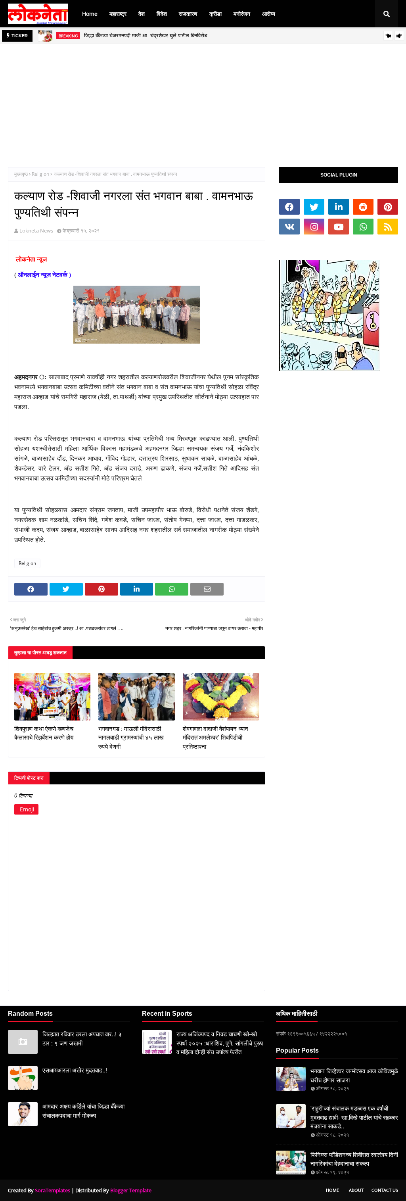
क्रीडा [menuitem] (215, 13)
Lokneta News (36, 230)
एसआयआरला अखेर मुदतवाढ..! (74, 1070)
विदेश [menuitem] (162, 13)
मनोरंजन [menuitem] (242, 13)
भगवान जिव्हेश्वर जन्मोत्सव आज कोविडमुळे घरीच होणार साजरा (354, 1076)
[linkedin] (338, 207)
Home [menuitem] (90, 13)
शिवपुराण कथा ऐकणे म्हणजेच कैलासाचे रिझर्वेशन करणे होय (43, 733)
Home (332, 1190)
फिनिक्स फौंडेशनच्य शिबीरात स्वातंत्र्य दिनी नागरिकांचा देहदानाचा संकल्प (354, 1159)
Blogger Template (130, 1190)
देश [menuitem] (141, 13)
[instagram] (314, 226)
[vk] (289, 226)
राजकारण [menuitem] (188, 13)
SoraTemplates (52, 1190)
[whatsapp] (363, 226)
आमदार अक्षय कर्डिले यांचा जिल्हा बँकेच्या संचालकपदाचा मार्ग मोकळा (83, 1111)
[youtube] (338, 226)
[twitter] (314, 207)
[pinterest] (387, 207)
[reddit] (363, 207)
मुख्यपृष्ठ (21, 174)
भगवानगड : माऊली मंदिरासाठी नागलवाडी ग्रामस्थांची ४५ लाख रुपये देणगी (131, 737)
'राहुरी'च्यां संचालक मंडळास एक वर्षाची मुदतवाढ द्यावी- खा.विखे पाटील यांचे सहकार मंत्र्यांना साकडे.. (354, 1117)
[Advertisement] (203, 99)
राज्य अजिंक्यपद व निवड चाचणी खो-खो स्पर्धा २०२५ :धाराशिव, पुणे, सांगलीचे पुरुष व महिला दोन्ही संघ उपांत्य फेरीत (219, 1043)
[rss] (387, 226)
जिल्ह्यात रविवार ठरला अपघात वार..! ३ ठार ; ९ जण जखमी (82, 1039)
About (356, 1190)
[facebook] (289, 207)
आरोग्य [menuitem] (268, 13)
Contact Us (385, 1190)
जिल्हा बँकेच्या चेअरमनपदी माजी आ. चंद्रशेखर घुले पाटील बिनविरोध (145, 35)
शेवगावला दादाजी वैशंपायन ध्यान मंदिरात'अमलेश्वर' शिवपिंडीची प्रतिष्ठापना (215, 737)
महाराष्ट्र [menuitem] (117, 13)
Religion (40, 174)
